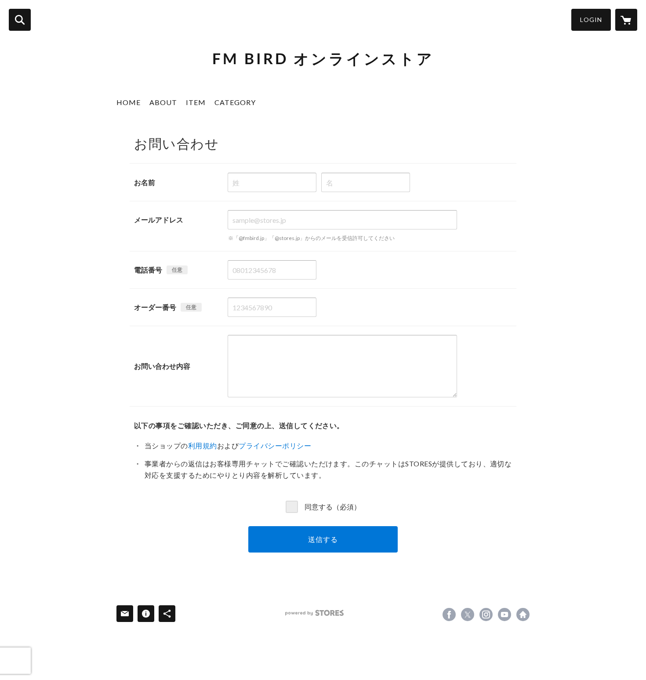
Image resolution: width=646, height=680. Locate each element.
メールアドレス (158, 219)
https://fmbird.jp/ (523, 614)
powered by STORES (314, 613)
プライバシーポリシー (275, 445)
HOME (128, 102)
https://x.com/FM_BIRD (467, 614)
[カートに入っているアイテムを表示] (626, 20)
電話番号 (148, 269)
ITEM (196, 102)
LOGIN (591, 19)
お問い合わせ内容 (162, 366)
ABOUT (163, 102)
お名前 (144, 182)
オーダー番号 (155, 307)
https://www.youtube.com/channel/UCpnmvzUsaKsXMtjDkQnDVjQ (504, 614)
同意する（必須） (333, 506)
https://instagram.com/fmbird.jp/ (486, 614)
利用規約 (202, 445)
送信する (323, 539)
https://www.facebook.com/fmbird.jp (449, 614)
